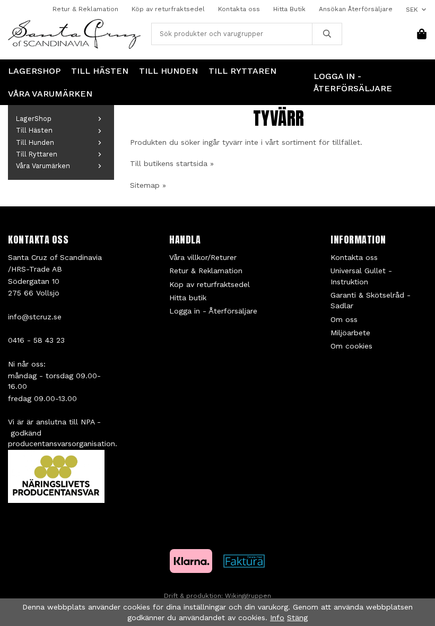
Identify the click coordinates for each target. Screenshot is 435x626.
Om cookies (351, 346)
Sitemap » (148, 185)
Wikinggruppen (248, 595)
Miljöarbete (350, 332)
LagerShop (34, 71)
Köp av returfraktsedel (168, 9)
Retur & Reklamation (85, 9)
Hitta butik (187, 297)
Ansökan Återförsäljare (356, 9)
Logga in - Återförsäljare (353, 82)
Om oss (344, 319)
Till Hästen (99, 71)
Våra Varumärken (50, 94)
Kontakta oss (239, 9)
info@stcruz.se (35, 316)
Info (277, 617)
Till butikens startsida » (172, 163)
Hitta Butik (289, 9)
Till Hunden (168, 71)
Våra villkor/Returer (203, 257)
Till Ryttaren (242, 71)
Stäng (297, 617)
